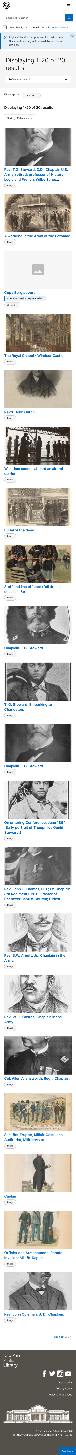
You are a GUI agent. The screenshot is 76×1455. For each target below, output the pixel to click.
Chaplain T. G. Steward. (24, 648)
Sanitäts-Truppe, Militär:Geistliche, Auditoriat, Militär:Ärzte (34, 1137)
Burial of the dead (19, 530)
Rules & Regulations (60, 1394)
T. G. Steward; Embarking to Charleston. (28, 707)
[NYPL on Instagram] (60, 1374)
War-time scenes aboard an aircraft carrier (34, 471)
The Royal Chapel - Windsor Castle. (34, 356)
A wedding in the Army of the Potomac (37, 236)
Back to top (61, 1336)
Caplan (10, 1196)
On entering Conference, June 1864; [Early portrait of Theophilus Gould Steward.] (35, 827)
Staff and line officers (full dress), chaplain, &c (33, 589)
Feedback (67, 1451)
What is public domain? (55, 27)
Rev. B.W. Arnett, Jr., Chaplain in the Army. (34, 958)
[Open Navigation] (68, 5)
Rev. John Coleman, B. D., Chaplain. (34, 1314)
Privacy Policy (64, 1388)
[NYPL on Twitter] (52, 1374)
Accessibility (65, 1382)
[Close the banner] (72, 36)
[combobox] (34, 17)
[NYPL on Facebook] (44, 1374)
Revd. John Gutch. (20, 412)
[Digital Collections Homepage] (6, 5)
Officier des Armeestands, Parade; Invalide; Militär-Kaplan (33, 1255)
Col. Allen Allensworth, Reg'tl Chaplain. (37, 1078)
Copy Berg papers (19, 292)
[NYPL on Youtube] (68, 1374)
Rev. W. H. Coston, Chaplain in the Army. (33, 1019)
